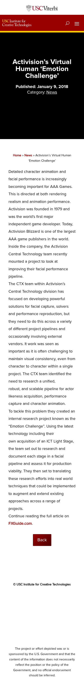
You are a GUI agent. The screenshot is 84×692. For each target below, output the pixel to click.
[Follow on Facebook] (24, 597)
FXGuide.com (20, 523)
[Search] (67, 23)
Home (17, 155)
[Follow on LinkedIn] (51, 597)
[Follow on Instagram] (60, 597)
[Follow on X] (33, 597)
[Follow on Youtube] (42, 597)
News (51, 92)
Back (42, 540)
